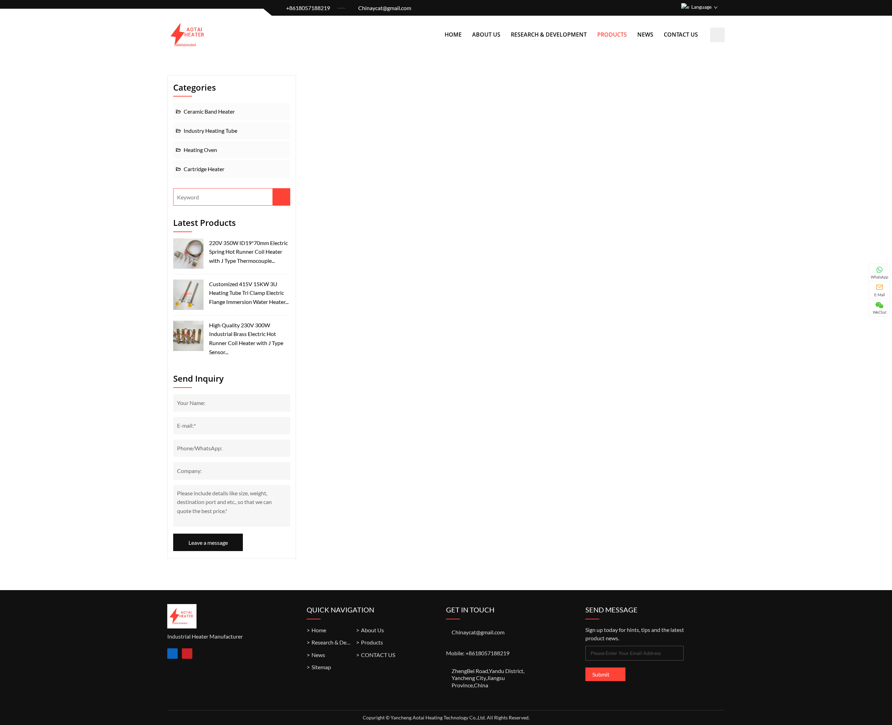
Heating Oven (200, 149)
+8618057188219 (308, 8)
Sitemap (321, 667)
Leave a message (208, 542)
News (645, 34)
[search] (717, 35)
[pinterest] (187, 653)
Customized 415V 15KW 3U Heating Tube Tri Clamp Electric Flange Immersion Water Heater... (249, 293)
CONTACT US (681, 34)
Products (612, 34)
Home (453, 34)
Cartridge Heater (204, 169)
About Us (486, 34)
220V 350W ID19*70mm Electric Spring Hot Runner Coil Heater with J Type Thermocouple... (248, 251)
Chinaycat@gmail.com (384, 8)
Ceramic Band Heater (209, 111)
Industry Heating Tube (210, 130)
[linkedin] (172, 653)
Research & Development (549, 34)
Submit (600, 674)
